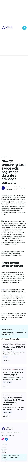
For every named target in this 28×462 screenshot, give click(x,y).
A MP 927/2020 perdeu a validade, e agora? (13, 373)
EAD (5, 382)
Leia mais (6, 360)
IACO (3, 289)
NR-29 (3, 229)
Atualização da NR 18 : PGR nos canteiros (14, 348)
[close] (24, 457)
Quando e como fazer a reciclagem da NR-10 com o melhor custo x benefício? (13, 401)
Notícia (3, 156)
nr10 (10, 412)
